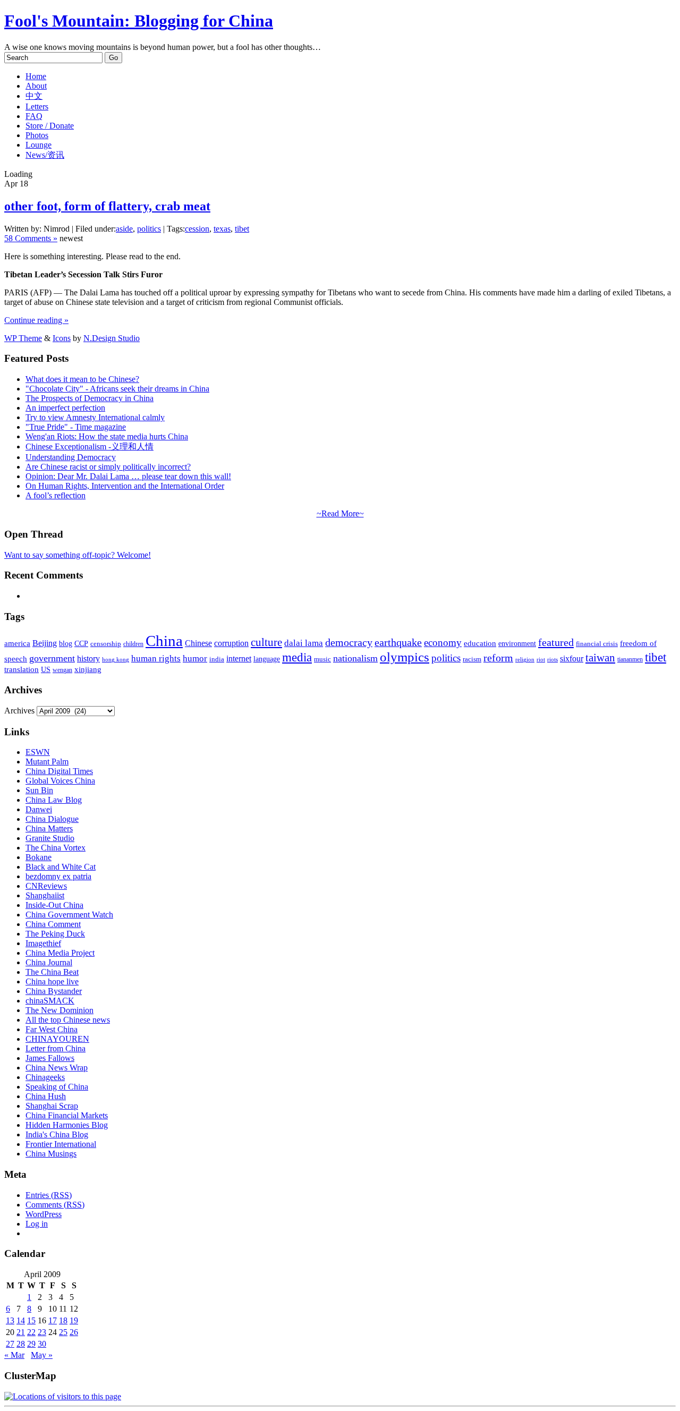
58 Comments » (30, 238)
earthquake (398, 642)
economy (443, 642)
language (266, 659)
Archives (19, 710)
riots (552, 659)
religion (524, 659)
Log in (37, 1223)
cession (197, 228)
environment (517, 643)
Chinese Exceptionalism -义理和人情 (90, 446)
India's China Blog (57, 1134)
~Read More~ (340, 513)
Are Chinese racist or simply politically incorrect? (108, 466)
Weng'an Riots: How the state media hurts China (107, 436)
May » (42, 1354)
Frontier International (61, 1144)
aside (124, 228)
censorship (105, 644)
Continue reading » (36, 320)
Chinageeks (45, 1077)
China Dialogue (52, 818)
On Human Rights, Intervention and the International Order (125, 485)
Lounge (39, 144)
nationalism (355, 658)
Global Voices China (60, 780)
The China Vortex (56, 847)
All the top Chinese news (68, 1019)
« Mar (14, 1354)
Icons (62, 338)
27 (10, 1343)
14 (20, 1320)
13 (10, 1320)
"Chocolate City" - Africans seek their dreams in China (117, 388)
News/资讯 (45, 154)
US (45, 670)
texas (222, 228)
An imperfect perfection (65, 407)
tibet (242, 228)
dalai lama (303, 643)
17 (52, 1320)
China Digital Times (59, 771)
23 (42, 1332)
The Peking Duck (55, 933)
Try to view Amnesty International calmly (95, 417)
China (164, 640)
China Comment (53, 924)
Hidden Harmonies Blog (67, 1124)
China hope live (52, 981)
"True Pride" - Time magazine (76, 426)
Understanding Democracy (71, 457)
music (322, 659)
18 (63, 1320)
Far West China (52, 1029)
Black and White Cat (61, 866)
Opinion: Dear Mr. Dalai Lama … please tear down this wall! (128, 476)
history (88, 658)
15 (31, 1320)
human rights (156, 658)
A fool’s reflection (56, 495)
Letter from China (56, 1048)
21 (20, 1332)
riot (541, 659)
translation (21, 669)
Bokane (39, 857)
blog (65, 644)
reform (498, 658)
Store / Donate (50, 125)
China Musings (51, 1153)
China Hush (46, 1096)
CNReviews (46, 885)
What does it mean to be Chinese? (82, 379)
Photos (37, 135)
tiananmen (630, 659)
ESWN (38, 751)
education (480, 643)
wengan (62, 670)
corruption (231, 643)
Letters (37, 106)
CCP (81, 644)
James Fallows (50, 1057)
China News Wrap (57, 1067)
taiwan (600, 657)
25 (63, 1332)
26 (74, 1332)
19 (74, 1320)
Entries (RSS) (49, 1195)
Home (36, 76)
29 (31, 1343)
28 (20, 1343)
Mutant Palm (47, 761)
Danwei (39, 809)
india (216, 659)
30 (42, 1343)
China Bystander (54, 991)
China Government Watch (69, 914)
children (133, 644)
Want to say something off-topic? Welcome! (77, 554)
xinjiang (87, 669)
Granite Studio (50, 838)
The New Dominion (60, 1010)
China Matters (49, 828)
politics (149, 228)
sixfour (571, 658)
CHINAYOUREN (57, 1038)
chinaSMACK (50, 1000)
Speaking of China (57, 1086)
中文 (34, 95)
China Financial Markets (67, 1115)
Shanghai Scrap (52, 1105)
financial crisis (597, 644)
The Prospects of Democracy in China (90, 398)
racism (472, 659)
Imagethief (43, 943)
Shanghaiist (45, 895)
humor (195, 658)
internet (238, 658)
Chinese (198, 643)
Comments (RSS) (55, 1204)
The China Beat (52, 971)
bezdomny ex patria (58, 876)
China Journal (49, 962)
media (297, 657)
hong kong (115, 659)
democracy (348, 642)
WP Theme (23, 338)
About (36, 85)
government (52, 658)
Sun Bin (39, 790)
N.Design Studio (111, 338)
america (17, 643)
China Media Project (60, 952)
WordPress (44, 1214)
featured (556, 642)
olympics (404, 657)
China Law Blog (54, 799)
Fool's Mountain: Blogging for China (138, 20)
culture (266, 642)
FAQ (34, 116)
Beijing (44, 643)
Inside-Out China (54, 905)
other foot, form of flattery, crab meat (107, 206)
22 (31, 1332)
